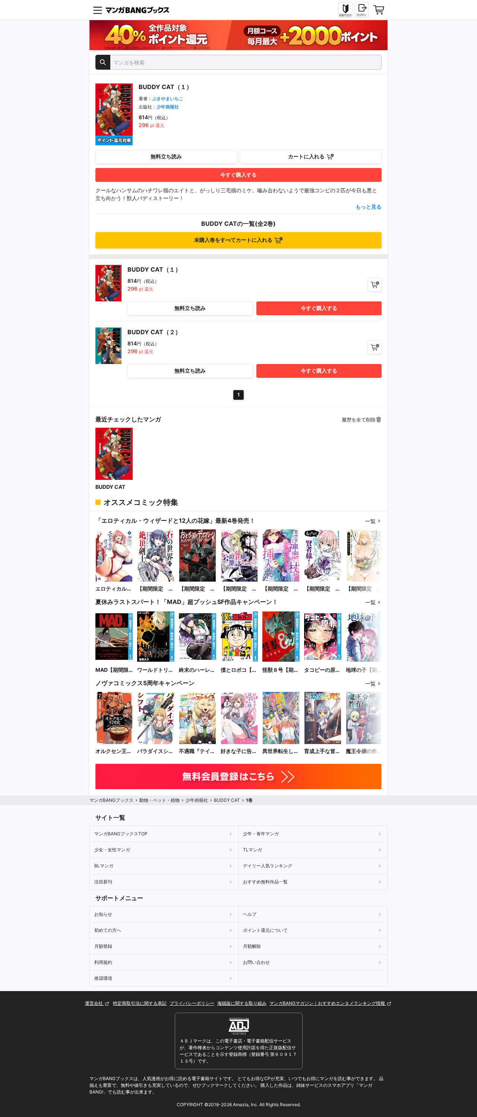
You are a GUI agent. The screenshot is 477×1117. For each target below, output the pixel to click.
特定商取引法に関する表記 (140, 1003)
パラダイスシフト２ (155, 751)
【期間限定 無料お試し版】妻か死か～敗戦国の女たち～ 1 (364, 588)
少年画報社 (168, 107)
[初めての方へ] (345, 10)
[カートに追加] (375, 284)
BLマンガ (103, 865)
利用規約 (103, 962)
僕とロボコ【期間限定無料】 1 (239, 670)
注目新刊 (103, 882)
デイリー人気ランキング (267, 865)
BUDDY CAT (110, 487)
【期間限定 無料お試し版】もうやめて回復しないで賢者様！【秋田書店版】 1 (322, 588)
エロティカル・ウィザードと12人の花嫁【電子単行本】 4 (114, 588)
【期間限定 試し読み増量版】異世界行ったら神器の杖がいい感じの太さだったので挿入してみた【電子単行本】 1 (280, 588)
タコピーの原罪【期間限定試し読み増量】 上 (322, 670)
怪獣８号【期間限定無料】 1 (280, 670)
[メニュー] (97, 10)
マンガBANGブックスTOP (121, 833)
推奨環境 (103, 978)
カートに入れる (306, 156)
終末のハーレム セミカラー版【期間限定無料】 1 (197, 670)
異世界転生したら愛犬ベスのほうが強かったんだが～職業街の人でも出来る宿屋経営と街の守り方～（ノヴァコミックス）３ (280, 751)
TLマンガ (252, 849)
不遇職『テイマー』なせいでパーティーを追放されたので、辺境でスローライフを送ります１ (197, 751)
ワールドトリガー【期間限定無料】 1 (155, 670)
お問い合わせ (256, 962)
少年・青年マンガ (261, 833)
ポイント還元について (265, 930)
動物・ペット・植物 (159, 800)
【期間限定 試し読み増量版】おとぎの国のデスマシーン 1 (197, 588)
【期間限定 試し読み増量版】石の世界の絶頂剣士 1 (155, 588)
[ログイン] (361, 10)
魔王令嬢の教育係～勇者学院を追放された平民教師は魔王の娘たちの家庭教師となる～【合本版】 (364, 751)
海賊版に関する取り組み (241, 1003)
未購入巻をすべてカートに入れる (233, 240)
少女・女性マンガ (112, 849)
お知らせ (103, 914)
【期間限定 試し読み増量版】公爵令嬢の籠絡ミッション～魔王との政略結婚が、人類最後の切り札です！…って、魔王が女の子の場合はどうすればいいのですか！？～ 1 (239, 588)
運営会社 (94, 1003)
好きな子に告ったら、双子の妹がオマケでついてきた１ (239, 751)
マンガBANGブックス (111, 800)
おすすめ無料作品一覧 (265, 882)
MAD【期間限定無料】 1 (112, 670)
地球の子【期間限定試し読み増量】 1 (364, 670)
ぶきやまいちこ (167, 98)
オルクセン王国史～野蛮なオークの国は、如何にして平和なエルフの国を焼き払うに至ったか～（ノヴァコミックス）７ (113, 751)
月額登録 (103, 946)
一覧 (370, 521)
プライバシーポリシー (192, 1003)
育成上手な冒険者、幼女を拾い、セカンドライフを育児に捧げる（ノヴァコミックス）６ (322, 751)
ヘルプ (249, 914)
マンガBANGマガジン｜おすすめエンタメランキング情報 (327, 1003)
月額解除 (252, 946)
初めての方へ (107, 930)
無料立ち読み (166, 156)
